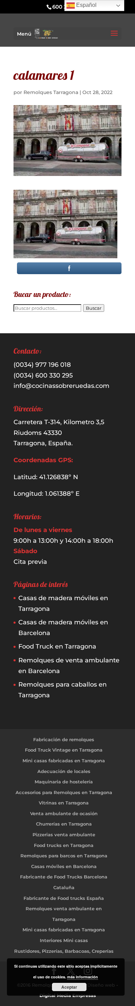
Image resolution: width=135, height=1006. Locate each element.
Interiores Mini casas (64, 940)
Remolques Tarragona (51, 92)
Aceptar (69, 987)
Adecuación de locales (63, 771)
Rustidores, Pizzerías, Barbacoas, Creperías (64, 951)
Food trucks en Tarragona (63, 845)
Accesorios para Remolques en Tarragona (64, 792)
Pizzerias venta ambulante (64, 834)
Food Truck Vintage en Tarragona (63, 750)
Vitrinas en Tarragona (64, 802)
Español (86, 5)
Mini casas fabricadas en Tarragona (63, 760)
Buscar (93, 308)
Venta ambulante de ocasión (64, 813)
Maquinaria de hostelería (64, 781)
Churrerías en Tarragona (64, 824)
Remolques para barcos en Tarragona (63, 855)
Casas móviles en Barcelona (64, 866)
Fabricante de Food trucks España (64, 898)
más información (82, 976)
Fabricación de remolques (63, 739)
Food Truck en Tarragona (57, 646)
